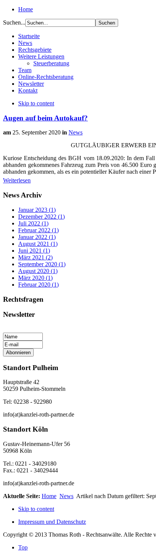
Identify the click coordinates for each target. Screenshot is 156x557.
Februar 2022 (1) (38, 230)
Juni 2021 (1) (34, 250)
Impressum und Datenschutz (52, 521)
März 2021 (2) (35, 257)
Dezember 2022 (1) (41, 216)
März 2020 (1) (35, 278)
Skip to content (36, 103)
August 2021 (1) (38, 244)
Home (25, 9)
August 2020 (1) (38, 271)
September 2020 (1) (42, 264)
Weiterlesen (17, 180)
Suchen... (14, 22)
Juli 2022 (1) (33, 223)
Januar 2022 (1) (37, 237)
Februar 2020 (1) (38, 284)
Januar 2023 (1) (37, 210)
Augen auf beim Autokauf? (45, 118)
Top (23, 547)
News (76, 132)
